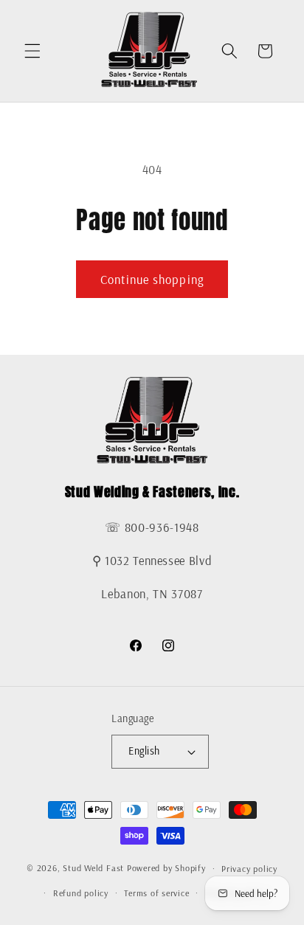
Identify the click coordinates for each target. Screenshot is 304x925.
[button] (32, 51)
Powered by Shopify (166, 868)
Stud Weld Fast (93, 868)
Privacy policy (249, 868)
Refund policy (80, 892)
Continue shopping (152, 279)
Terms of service (156, 892)
